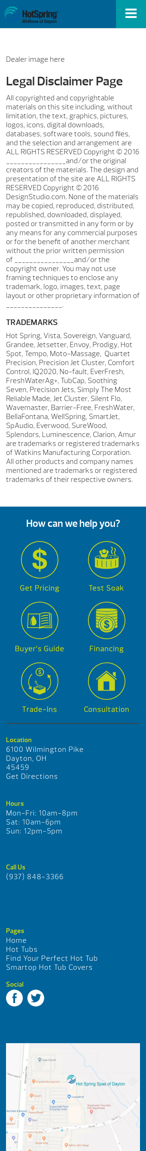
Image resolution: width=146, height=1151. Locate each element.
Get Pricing (40, 588)
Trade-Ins (39, 709)
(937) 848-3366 (35, 876)
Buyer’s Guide (39, 648)
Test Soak (106, 588)
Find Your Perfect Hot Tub (52, 958)
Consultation (107, 709)
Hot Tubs (22, 949)
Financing (106, 648)
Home (16, 940)
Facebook (14, 998)
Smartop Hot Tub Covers (49, 967)
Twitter (35, 998)
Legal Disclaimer (31, 15)
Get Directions (32, 776)
